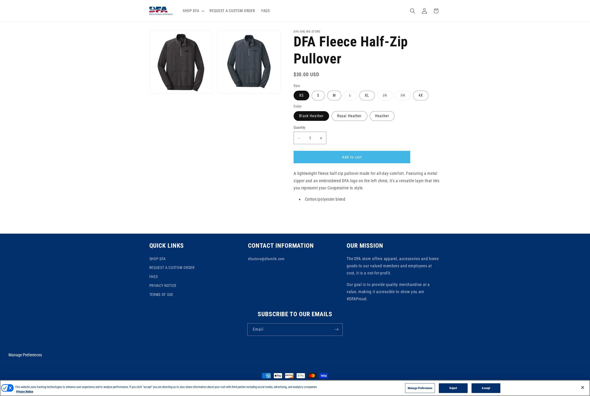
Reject (453, 388)
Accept (486, 388)
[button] (193, 10)
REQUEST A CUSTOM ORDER (172, 267)
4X (421, 95)
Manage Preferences (25, 354)
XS (301, 95)
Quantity (299, 128)
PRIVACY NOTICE (163, 285)
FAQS (153, 276)
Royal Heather (349, 116)
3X (405, 96)
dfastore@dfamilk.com (266, 259)
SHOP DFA (157, 259)
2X (388, 96)
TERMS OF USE (161, 294)
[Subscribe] (336, 329)
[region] (295, 388)
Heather (382, 116)
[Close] (583, 387)
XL (367, 95)
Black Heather (311, 116)
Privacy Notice (24, 391)
